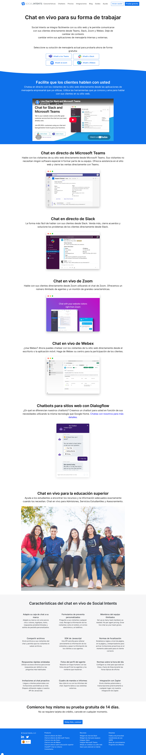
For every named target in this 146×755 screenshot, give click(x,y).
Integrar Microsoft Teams (88, 742)
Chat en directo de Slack (73, 218)
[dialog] (2, 754)
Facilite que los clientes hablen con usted (73, 82)
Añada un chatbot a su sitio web (91, 745)
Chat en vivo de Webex (73, 343)
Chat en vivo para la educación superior (73, 493)
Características (50, 4)
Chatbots (61, 4)
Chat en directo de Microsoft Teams (73, 153)
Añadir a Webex (89, 63)
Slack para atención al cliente (90, 747)
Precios (71, 4)
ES (27, 742)
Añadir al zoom (61, 63)
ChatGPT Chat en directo (53, 747)
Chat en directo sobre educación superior (58, 745)
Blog (91, 4)
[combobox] (26, 742)
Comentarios (48, 749)
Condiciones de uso (115, 738)
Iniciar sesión (117, 4)
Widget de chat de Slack (88, 736)
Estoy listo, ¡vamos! (73, 722)
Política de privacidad (116, 736)
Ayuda (105, 4)
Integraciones (81, 4)
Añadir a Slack (88, 56)
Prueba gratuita (132, 4)
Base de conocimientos (117, 742)
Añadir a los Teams (61, 56)
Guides (97, 4)
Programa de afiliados (116, 745)
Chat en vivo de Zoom (73, 281)
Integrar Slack (85, 740)
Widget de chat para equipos (90, 738)
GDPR (111, 740)
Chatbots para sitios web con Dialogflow (73, 405)
